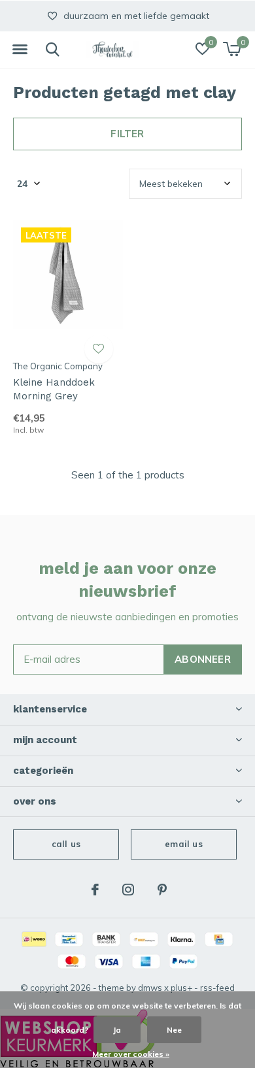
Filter (127, 133)
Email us (183, 844)
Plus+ (181, 987)
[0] (232, 49)
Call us (66, 844)
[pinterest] (162, 889)
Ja (117, 1030)
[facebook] (95, 889)
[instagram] (128, 889)
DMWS (150, 987)
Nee (174, 1030)
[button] (19, 50)
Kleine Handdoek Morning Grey (54, 389)
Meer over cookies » (130, 1054)
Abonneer (203, 659)
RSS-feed (217, 987)
